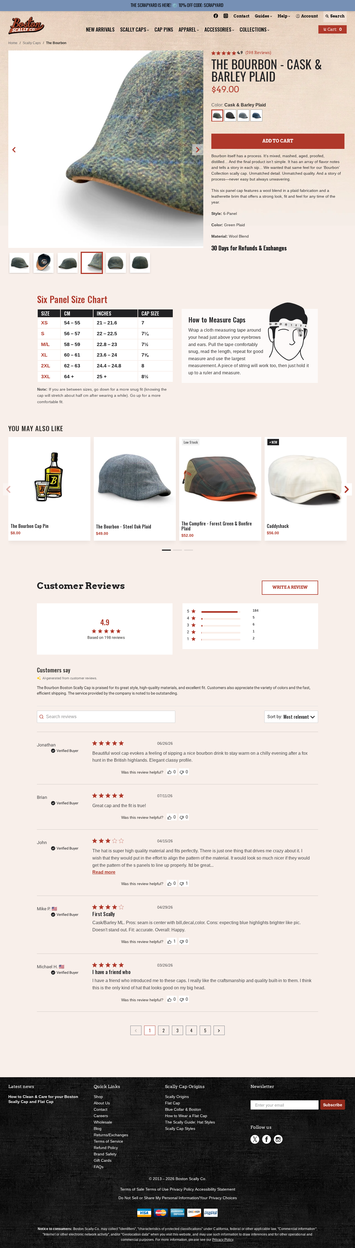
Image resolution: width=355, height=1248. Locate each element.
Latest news (21, 1086)
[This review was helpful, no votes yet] (169, 771)
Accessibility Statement (215, 1189)
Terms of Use (157, 1189)
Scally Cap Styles (180, 1128)
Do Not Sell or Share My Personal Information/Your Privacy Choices (177, 1198)
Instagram (278, 1139)
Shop (98, 1096)
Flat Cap (172, 1103)
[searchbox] (106, 717)
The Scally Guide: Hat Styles (190, 1122)
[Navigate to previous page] (135, 1030)
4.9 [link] (240, 52)
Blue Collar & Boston (183, 1109)
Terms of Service (108, 1141)
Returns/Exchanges (111, 1135)
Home (12, 43)
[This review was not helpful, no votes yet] (182, 771)
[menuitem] (216, 17)
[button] (198, 149)
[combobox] (291, 717)
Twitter (254, 1139)
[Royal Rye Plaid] (256, 115)
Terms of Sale (132, 1189)
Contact (100, 1109)
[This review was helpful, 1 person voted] (169, 941)
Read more (103, 872)
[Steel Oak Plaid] (243, 115)
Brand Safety (105, 1154)
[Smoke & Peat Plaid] (230, 115)
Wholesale (103, 1122)
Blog (98, 1128)
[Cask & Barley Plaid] (217, 115)
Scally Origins (177, 1096)
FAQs (98, 1167)
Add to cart (277, 141)
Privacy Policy (182, 1189)
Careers (101, 1116)
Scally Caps (32, 43)
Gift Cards (102, 1160)
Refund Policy (106, 1147)
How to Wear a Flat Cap (186, 1116)
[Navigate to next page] (219, 1030)
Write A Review (290, 587)
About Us (102, 1103)
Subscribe (332, 1104)
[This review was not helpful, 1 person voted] (182, 883)
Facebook (266, 1139)
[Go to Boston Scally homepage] (26, 26)
